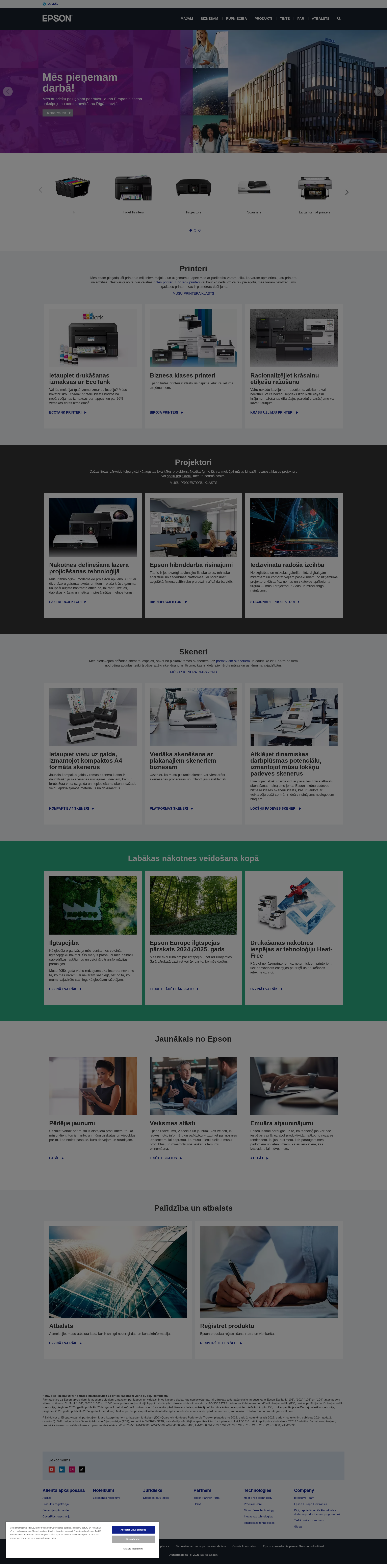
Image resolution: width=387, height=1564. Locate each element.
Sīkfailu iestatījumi (133, 1548)
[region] (82, 1539)
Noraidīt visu (133, 1539)
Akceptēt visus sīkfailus (133, 1530)
